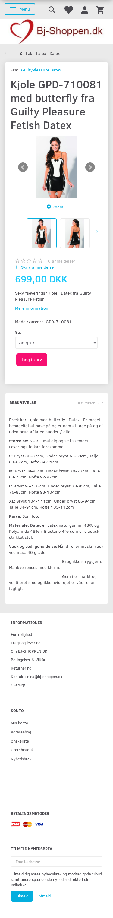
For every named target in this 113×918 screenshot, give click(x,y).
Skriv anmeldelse (37, 267)
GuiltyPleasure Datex (41, 70)
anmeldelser (61, 261)
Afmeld (45, 896)
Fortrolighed (21, 634)
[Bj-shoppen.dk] (56, 31)
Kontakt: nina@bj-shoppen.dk (36, 676)
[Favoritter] (68, 9)
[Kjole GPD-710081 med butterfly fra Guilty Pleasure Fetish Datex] (56, 167)
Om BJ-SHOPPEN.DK (29, 651)
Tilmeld (22, 896)
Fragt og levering (25, 642)
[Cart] (100, 9)
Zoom (57, 207)
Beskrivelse (22, 402)
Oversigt (18, 684)
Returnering (21, 667)
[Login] (85, 9)
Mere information (31, 308)
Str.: (19, 332)
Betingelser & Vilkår (28, 659)
